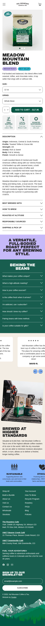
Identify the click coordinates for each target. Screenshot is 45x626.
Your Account (30, 491)
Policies (28, 514)
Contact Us (7, 507)
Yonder (13, 597)
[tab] (19, 48)
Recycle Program (32, 499)
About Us (6, 499)
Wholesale (6, 510)
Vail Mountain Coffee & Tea (19, 594)
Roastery (28, 503)
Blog (27, 510)
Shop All (5, 491)
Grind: (5, 95)
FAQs (27, 507)
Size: (4, 84)
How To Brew (30, 495)
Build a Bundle (8, 495)
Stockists (6, 514)
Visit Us (5, 503)
